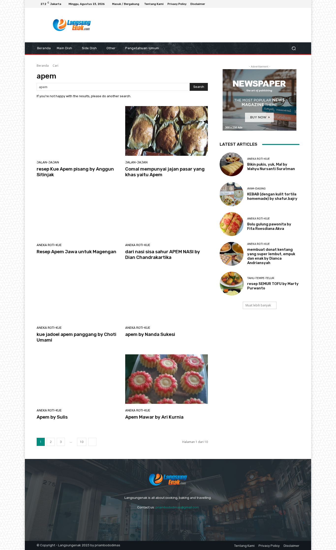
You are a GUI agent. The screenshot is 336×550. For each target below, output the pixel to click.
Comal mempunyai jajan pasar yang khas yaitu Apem (165, 171)
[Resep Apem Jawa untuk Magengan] (78, 213)
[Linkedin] (161, 519)
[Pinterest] (174, 519)
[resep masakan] (72, 25)
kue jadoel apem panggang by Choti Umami (76, 337)
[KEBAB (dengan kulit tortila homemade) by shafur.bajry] (232, 194)
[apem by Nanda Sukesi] (166, 296)
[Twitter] (200, 519)
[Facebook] (279, 4)
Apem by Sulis (52, 417)
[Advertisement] (208, 25)
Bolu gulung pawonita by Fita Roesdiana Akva (269, 226)
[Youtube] (296, 4)
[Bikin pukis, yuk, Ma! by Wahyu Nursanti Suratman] (232, 164)
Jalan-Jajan (48, 162)
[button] (293, 48)
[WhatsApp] (290, 4)
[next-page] (92, 442)
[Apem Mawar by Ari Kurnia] (166, 379)
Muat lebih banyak (258, 305)
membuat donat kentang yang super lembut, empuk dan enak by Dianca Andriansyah (271, 256)
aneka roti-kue (49, 245)
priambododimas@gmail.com (177, 507)
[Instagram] (285, 4)
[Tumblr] (187, 519)
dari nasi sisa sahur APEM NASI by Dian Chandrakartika (162, 254)
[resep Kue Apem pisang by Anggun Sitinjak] (78, 131)
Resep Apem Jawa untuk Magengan (76, 251)
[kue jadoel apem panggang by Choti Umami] (78, 296)
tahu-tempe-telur (260, 278)
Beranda (43, 65)
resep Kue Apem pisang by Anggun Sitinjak (75, 171)
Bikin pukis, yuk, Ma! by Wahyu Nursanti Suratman (271, 166)
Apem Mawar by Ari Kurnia (154, 417)
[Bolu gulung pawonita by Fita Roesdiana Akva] (232, 224)
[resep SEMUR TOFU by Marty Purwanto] (232, 284)
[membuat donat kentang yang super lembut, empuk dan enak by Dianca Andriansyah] (232, 254)
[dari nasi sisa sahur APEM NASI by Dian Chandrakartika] (166, 213)
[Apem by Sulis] (78, 379)
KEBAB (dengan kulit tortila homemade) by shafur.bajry (272, 196)
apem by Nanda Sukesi (150, 334)
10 (81, 442)
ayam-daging (256, 188)
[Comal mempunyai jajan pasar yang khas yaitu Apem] (166, 131)
